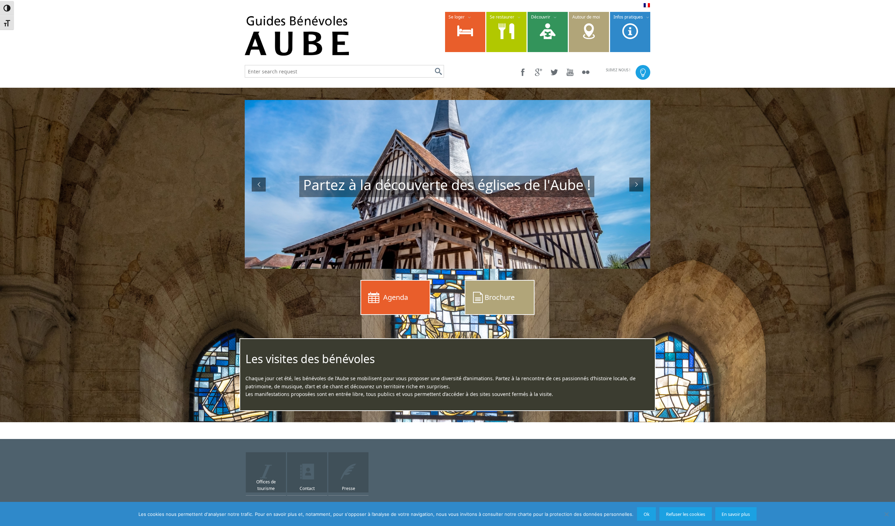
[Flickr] (585, 72)
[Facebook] (523, 72)
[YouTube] (570, 72)
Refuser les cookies (685, 514)
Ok (647, 514)
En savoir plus (736, 514)
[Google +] (538, 72)
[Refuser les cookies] (886, 514)
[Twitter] (554, 72)
